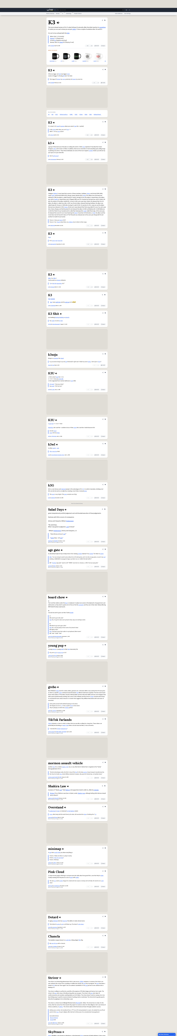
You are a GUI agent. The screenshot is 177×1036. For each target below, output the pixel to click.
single (84, 211)
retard (62, 358)
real (104, 557)
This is (51, 451)
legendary (59, 283)
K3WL (71, 114)
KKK (68, 33)
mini (67, 767)
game (54, 129)
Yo (50, 283)
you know (60, 858)
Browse (57, 13)
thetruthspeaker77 (56, 324)
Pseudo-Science (77, 13)
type (75, 126)
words (54, 448)
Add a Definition (118, 13)
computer (81, 605)
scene (60, 693)
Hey (51, 302)
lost (66, 921)
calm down (81, 924)
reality (77, 877)
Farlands (63, 729)
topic (58, 811)
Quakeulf (52, 45)
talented (63, 489)
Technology (68, 13)
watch (101, 554)
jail (64, 534)
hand (57, 377)
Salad (52, 538)
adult (62, 649)
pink (102, 881)
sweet (61, 42)
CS (83, 489)
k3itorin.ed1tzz (64, 114)
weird (64, 725)
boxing (58, 280)
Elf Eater (56, 817)
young (59, 652)
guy (55, 881)
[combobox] (90, 10)
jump (85, 491)
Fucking (54, 563)
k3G (49, 498)
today (89, 362)
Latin (67, 940)
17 (61, 706)
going (58, 924)
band (71, 706)
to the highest (70, 811)
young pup (50, 655)
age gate (50, 566)
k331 (56, 114)
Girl (50, 384)
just (55, 652)
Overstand (50, 817)
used (58, 126)
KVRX (60, 777)
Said (67, 725)
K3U (49, 389)
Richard (52, 793)
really (53, 321)
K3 (48, 45)
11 (95, 814)
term (53, 767)
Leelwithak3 (53, 305)
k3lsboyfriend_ (97, 114)
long (64, 921)
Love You (51, 424)
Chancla (49, 946)
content (80, 554)
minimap (50, 862)
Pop (77, 693)
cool (58, 448)
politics (61, 1007)
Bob (51, 620)
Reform (68, 790)
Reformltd (56, 798)
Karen (88, 193)
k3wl (49, 455)
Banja (54, 566)
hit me (55, 943)
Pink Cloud (50, 886)
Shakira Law (50, 798)
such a (53, 241)
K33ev (81, 114)
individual (55, 921)
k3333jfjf (52, 82)
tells (59, 852)
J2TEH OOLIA (54, 436)
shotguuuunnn (53, 159)
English (56, 199)
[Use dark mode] (129, 10)
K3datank (53, 287)
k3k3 (90, 114)
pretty (61, 881)
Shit (62, 321)
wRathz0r (53, 498)
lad (50, 237)
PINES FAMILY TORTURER (61, 732)
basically (61, 379)
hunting (57, 317)
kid (69, 940)
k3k (52, 114)
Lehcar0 (52, 135)
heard (60, 220)
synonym (56, 358)
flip (79, 940)
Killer (49, 278)
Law (60, 790)
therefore (50, 427)
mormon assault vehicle (53, 777)
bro (66, 729)
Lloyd (55, 431)
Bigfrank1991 (53, 244)
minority (67, 317)
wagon (64, 767)
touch (71, 877)
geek (53, 384)
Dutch (76, 213)
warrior (85, 772)
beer (55, 149)
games (62, 126)
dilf (64, 76)
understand (53, 811)
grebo (49, 710)
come (75, 427)
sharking (61, 317)
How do (56, 858)
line (76, 772)
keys (66, 603)
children (55, 193)
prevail (56, 156)
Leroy (51, 814)
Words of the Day (50, 13)
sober (102, 875)
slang (57, 691)
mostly (56, 852)
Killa (54, 278)
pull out (67, 302)
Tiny (49, 299)
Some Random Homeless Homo (57, 455)
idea (85, 814)
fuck (60, 74)
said (61, 538)
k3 (48, 159)
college (81, 981)
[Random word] (123, 10)
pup (62, 652)
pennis (53, 299)
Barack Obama (54, 1018)
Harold (52, 1020)
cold (67, 527)
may (84, 983)
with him (58, 302)
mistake (96, 790)
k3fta (86, 114)
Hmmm (52, 38)
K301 (76, 114)
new (59, 131)
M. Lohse (53, 389)
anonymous (54, 927)
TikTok (50, 723)
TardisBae (55, 946)
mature (91, 554)
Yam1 (53, 365)
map (50, 852)
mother (91, 151)
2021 (84, 195)
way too (55, 451)
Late (72, 381)
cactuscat (54, 710)
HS (54, 985)
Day (61, 774)
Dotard (49, 927)
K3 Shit (49, 324)
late (69, 649)
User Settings (127, 13)
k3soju (49, 365)
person (54, 649)
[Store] (126, 10)
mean (92, 696)
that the (54, 283)
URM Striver (54, 1023)
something (102, 27)
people (71, 613)
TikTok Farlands (51, 732)
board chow (50, 636)
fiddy (58, 433)
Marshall (78, 1003)
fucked (58, 79)
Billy (51, 557)
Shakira (80, 793)
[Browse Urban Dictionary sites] (51, 10)
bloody (67, 707)
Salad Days (50, 541)
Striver (49, 1023)
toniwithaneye (57, 886)
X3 (55, 40)
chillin (74, 29)
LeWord (54, 862)
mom (68, 74)
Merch (103, 46)
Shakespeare (70, 521)
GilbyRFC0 (56, 541)
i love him (60, 241)
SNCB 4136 (53, 225)
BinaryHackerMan (58, 636)
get (66, 362)
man (84, 147)
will (54, 156)
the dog (55, 655)
